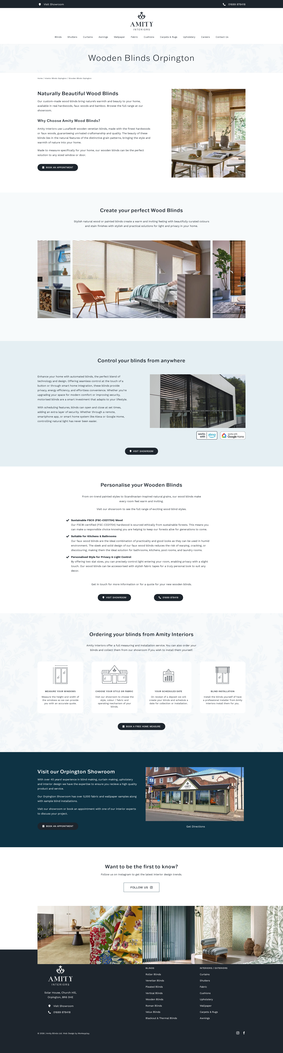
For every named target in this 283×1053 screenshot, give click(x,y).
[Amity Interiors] (141, 12)
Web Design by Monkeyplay (76, 1033)
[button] (40, 279)
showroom (44, 110)
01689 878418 (236, 4)
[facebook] (244, 1032)
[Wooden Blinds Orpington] (141, 279)
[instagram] (237, 1032)
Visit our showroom (109, 509)
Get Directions (195, 826)
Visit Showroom (63, 1006)
